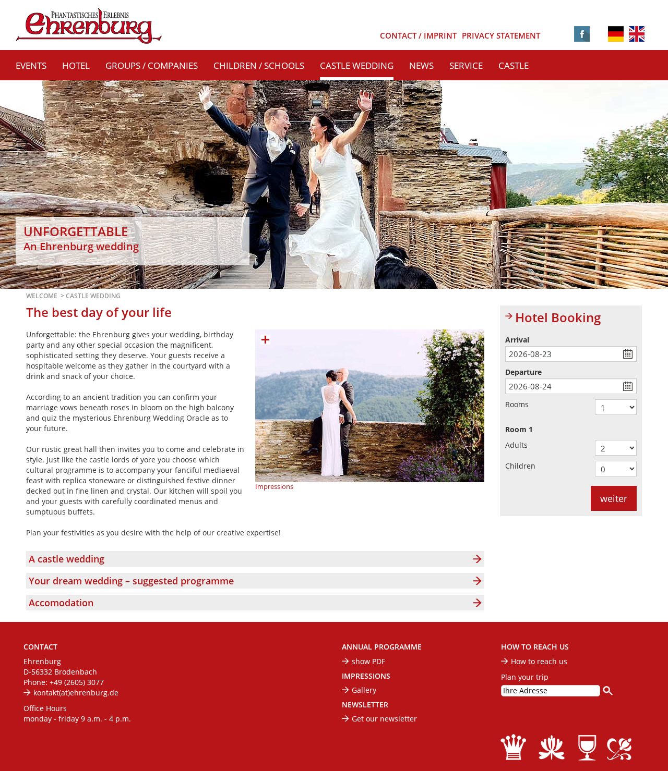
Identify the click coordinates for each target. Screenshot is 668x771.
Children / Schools (258, 65)
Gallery (364, 690)
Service (466, 65)
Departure (523, 372)
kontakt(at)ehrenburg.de (75, 692)
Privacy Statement (501, 35)
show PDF (368, 661)
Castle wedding (356, 65)
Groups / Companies (151, 65)
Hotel (76, 65)
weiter (613, 498)
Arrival (517, 340)
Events (31, 65)
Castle (513, 65)
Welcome (41, 295)
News (421, 65)
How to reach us (539, 661)
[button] (255, 559)
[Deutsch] (616, 33)
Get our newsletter (384, 719)
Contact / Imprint (418, 35)
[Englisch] (637, 34)
